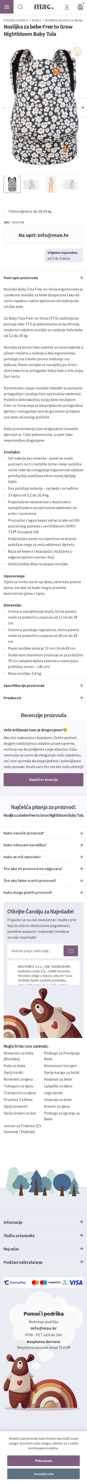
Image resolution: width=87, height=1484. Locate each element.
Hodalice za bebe (58, 1079)
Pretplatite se (71, 950)
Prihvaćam (43, 1461)
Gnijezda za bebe (58, 1099)
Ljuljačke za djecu (58, 1086)
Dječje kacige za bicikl (62, 1072)
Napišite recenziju (43, 779)
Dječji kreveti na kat (20, 1113)
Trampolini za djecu (20, 1092)
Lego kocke (53, 1092)
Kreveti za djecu (57, 1106)
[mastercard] (36, 1282)
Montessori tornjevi (60, 1065)
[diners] (65, 1282)
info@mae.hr (43, 1328)
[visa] (76, 1282)
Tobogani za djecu (18, 1086)
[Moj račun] (66, 7)
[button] (82, 108)
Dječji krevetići (16, 1106)
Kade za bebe (14, 1065)
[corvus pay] (15, 1282)
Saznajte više (44, 1474)
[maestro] (51, 1282)
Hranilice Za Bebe (18, 1099)
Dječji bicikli (13, 1072)
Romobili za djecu (18, 1079)
